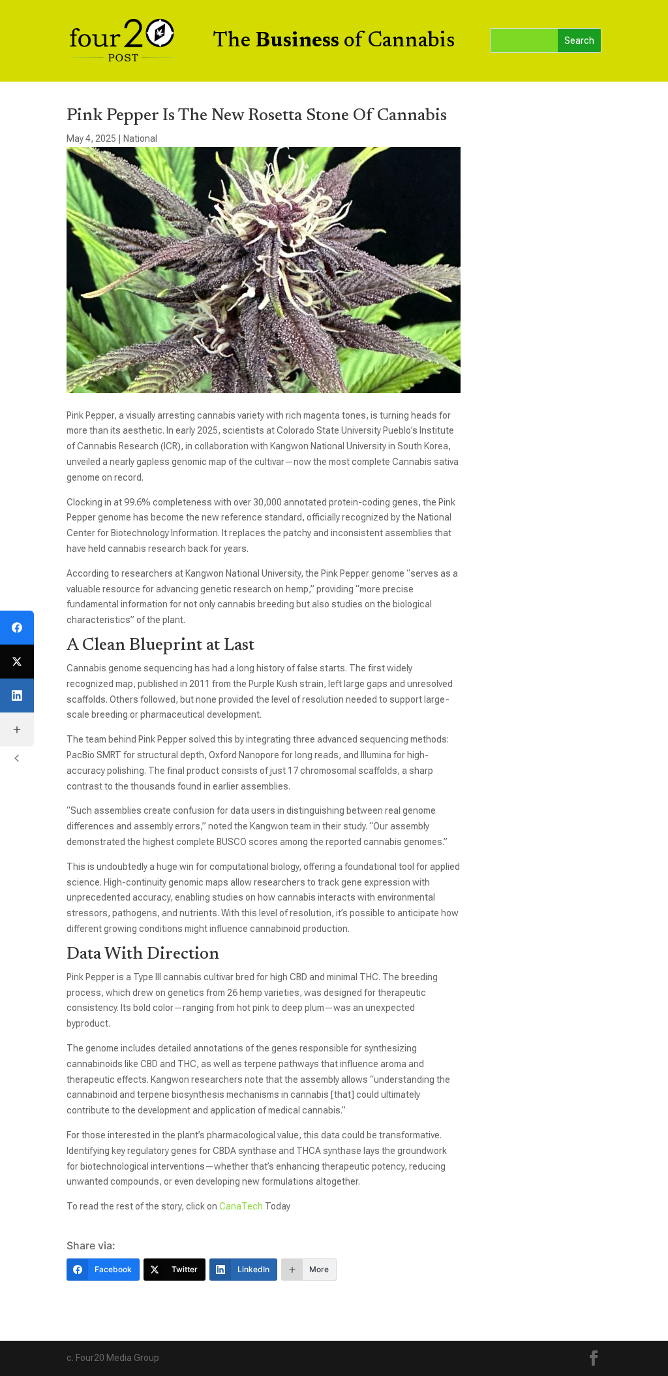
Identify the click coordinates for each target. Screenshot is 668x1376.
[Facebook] (17, 628)
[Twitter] (17, 662)
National (140, 138)
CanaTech (242, 1206)
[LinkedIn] (17, 695)
